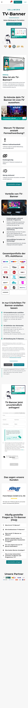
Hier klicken (12, 457)
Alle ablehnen (8, 364)
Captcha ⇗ (15, 458)
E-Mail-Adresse (6, 424)
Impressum (19, 357)
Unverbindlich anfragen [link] (14, 24)
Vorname (4, 419)
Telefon (15, 424)
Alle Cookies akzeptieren (19, 364)
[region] (14, 354)
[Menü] (2, 2)
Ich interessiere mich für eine (8, 413)
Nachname (16, 419)
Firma (4, 415)
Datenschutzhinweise (13, 357)
